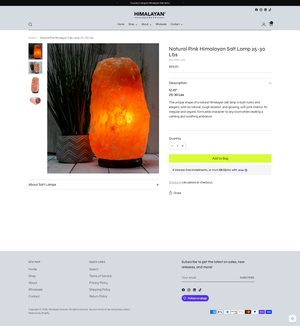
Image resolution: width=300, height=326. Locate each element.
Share (177, 193)
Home (32, 38)
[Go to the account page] (262, 24)
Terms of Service (100, 276)
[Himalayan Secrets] (150, 15)
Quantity (175, 138)
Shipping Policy (99, 289)
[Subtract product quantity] (172, 145)
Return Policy (98, 296)
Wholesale (35, 289)
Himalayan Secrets (58, 309)
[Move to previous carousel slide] (261, 225)
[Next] (183, 3)
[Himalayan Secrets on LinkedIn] (265, 9)
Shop (32, 276)
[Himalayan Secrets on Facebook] (256, 9)
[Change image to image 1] (35, 51)
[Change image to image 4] (35, 100)
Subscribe (247, 277)
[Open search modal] (30, 24)
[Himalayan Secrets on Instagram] (260, 9)
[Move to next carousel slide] (269, 225)
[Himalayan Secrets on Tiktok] (270, 9)
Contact (34, 296)
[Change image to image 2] (35, 68)
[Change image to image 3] (35, 85)
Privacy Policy (98, 283)
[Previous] (117, 3)
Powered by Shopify (38, 313)
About (32, 283)
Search (93, 269)
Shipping (175, 182)
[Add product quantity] (183, 145)
